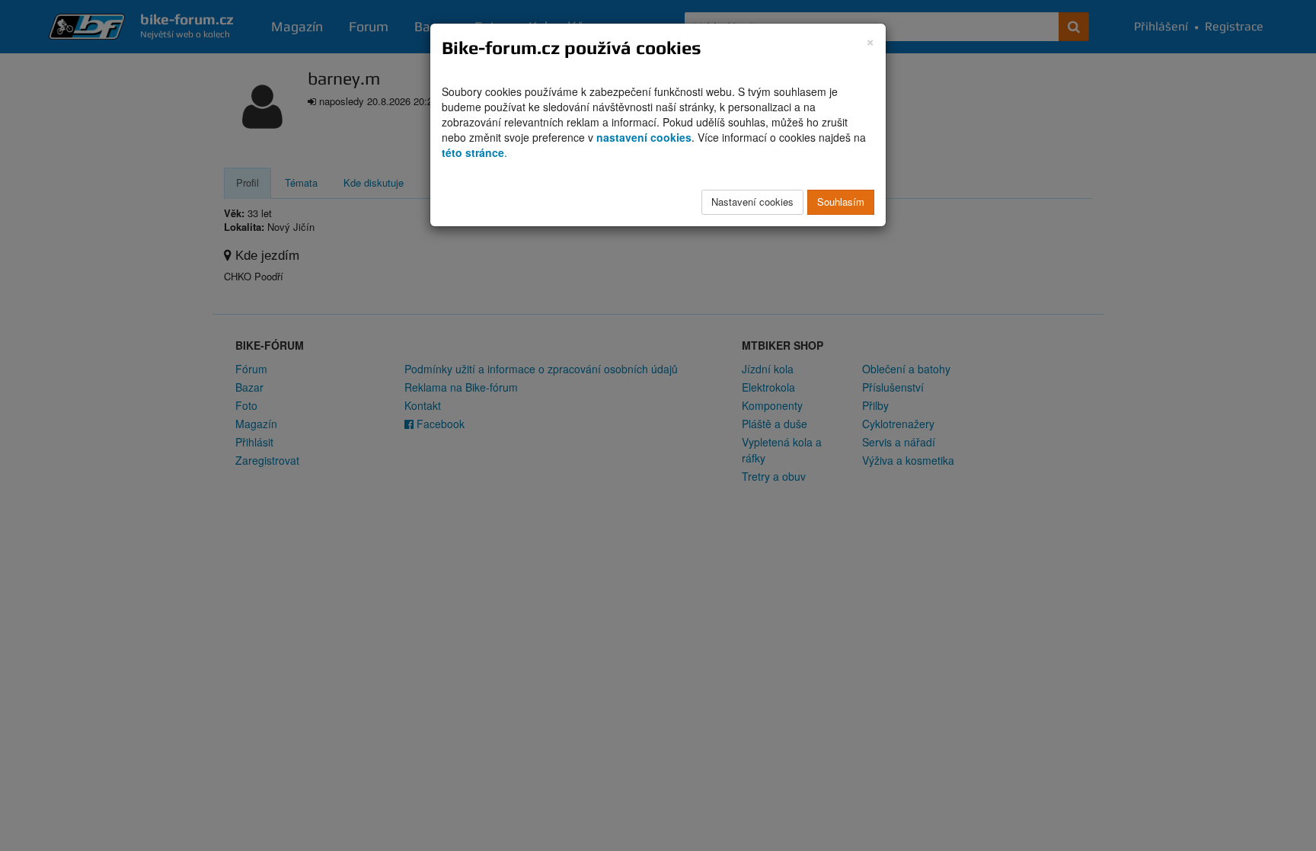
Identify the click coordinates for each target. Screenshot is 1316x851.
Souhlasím (840, 201)
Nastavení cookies (752, 201)
